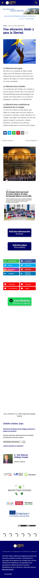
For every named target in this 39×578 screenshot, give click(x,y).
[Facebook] (5, 133)
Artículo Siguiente (31, 140)
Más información (8, 569)
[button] (2, 3)
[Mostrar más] (27, 133)
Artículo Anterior (7, 140)
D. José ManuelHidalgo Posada (21, 456)
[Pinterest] (18, 133)
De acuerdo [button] (8, 574)
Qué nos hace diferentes (16, 25)
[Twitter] (9, 133)
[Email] (22, 133)
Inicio (5, 25)
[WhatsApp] (14, 133)
